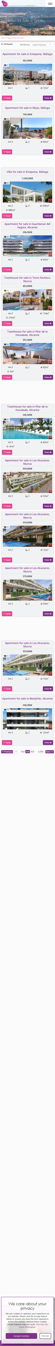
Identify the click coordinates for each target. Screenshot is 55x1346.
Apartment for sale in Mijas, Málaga (27, 107)
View (47, 98)
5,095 (40, 791)
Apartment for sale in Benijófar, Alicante (27, 738)
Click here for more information (33, 1325)
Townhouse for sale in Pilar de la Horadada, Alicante (27, 373)
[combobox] (42, 45)
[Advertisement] (27, 433)
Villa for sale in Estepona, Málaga (27, 211)
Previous (8, 791)
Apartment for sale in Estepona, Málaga (27, 54)
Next (48, 791)
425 (32, 791)
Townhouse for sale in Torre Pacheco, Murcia (27, 319)
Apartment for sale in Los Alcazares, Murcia (27, 502)
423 (23, 791)
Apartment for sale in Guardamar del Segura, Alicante (27, 265)
